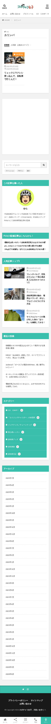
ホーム (4, 14)
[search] (44, 165)
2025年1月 (10, 506)
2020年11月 (10, 653)
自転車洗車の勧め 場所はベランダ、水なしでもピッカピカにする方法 (36, 299)
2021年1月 (10, 639)
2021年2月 (10, 632)
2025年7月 (10, 478)
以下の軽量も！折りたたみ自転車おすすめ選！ (25, 249)
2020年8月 (10, 674)
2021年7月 (10, 597)
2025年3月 (10, 499)
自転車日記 (19, 54)
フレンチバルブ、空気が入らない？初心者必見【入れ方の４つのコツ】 (36, 278)
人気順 (13, 45)
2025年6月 (10, 485)
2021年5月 (10, 611)
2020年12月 (10, 646)
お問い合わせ (15, 14)
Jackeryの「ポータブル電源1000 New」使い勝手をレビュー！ (25, 366)
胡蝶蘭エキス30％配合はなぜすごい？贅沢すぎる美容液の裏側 (25, 346)
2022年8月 (10, 541)
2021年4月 (10, 618)
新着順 (6, 45)
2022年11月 (10, 534)
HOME (7, 20)
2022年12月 (10, 527)
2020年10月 (10, 660)
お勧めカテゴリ (23, 45)
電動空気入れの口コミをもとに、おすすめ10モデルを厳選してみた (25, 385)
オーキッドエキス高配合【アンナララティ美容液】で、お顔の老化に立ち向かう (25, 375)
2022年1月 (10, 562)
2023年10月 (10, 513)
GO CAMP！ (41, 14)
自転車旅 (13, 447)
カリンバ (17, 20)
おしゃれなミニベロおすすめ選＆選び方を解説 (23, 246)
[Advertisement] (25, 126)
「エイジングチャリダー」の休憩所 (23, 417)
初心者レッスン (15, 432)
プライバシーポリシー (18, 700)
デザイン (20, 171)
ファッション (10, 171)
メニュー (25, 722)
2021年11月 (10, 576)
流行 (28, 171)
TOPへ (46, 722)
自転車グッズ (15, 439)
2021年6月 (10, 604)
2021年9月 (10, 583)
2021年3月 (10, 625)
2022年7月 (10, 548)
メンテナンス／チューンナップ (21, 425)
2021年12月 (10, 569)
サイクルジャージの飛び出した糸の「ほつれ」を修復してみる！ (36, 319)
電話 (35, 722)
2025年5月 (10, 492)
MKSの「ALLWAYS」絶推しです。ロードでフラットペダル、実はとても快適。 (25, 356)
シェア (15, 722)
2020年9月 (10, 667)
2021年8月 (10, 590)
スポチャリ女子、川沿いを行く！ (32, 710)
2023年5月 (10, 520)
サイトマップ (37, 700)
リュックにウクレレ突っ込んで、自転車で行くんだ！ (13, 75)
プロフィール (28, 14)
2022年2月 (10, 555)
